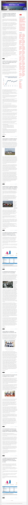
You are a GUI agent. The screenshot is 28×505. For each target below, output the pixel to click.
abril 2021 (20, 35)
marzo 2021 (23, 35)
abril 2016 (20, 63)
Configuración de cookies (20, 503)
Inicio (25, 1)
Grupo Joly (8, 503)
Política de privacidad (12, 503)
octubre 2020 (20, 38)
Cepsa (3, 334)
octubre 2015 (20, 66)
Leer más (16, 58)
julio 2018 (23, 51)
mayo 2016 (23, 62)
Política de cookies (16, 503)
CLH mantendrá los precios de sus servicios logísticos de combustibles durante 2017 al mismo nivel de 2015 (9, 430)
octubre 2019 (20, 44)
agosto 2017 (20, 56)
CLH (4, 267)
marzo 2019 (23, 47)
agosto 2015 (23, 66)
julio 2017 (23, 56)
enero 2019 (23, 48)
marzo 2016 (23, 63)
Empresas (20, 81)
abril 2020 (20, 41)
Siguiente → (12, 500)
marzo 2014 (20, 74)
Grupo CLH (3, 464)
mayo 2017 (23, 57)
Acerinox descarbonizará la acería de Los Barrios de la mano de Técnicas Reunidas (22, 27)
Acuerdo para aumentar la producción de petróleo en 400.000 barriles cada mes (22, 30)
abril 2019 (20, 47)
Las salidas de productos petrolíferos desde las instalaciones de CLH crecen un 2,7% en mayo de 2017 (9, 234)
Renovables (20, 86)
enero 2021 (23, 36)
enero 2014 (20, 75)
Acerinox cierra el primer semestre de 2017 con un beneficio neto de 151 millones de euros (9, 62)
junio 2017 (20, 57)
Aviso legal (10, 503)
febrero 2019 (20, 48)
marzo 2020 (23, 41)
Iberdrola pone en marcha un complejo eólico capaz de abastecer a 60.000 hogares (22, 19)
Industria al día (4, 1)
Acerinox (5, 134)
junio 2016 (20, 62)
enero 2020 (23, 42)
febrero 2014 (23, 74)
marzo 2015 (20, 68)
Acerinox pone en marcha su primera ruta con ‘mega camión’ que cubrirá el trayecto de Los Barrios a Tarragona (9, 187)
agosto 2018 (20, 51)
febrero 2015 (23, 68)
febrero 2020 (20, 42)
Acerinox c (3, 65)
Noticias (20, 84)
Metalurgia (20, 83)
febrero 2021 (20, 36)
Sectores (20, 87)
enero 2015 (20, 69)
